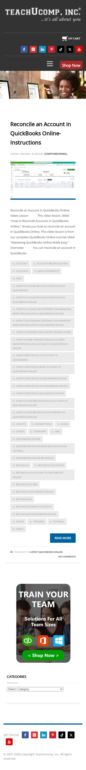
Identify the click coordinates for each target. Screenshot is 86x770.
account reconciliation (52, 263)
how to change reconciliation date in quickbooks (39, 288)
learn (64, 424)
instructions (43, 424)
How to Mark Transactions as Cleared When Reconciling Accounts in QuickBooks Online (40, 343)
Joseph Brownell (56, 153)
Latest (34, 552)
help (19, 278)
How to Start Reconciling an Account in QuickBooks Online (40, 403)
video (19, 529)
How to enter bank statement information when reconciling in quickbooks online (42, 322)
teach (20, 521)
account (22, 263)
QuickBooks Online (28, 439)
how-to (21, 424)
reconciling (24, 499)
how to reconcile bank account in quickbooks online (37, 369)
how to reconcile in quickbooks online (41, 378)
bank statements (48, 271)
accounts (22, 271)
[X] (70, 49)
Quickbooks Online (51, 552)
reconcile (22, 465)
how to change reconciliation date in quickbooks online (39, 299)
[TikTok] (60, 49)
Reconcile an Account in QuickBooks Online (38, 474)
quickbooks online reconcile (35, 458)
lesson (20, 431)
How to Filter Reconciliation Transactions (43, 332)
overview (40, 431)
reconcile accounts (51, 465)
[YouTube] (79, 49)
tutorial (58, 521)
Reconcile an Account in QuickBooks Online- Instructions (40, 133)
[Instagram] (33, 49)
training (38, 521)
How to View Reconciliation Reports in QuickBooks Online (39, 414)
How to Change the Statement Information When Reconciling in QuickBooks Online (42, 311)
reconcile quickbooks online (35, 491)
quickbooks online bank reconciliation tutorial (40, 448)
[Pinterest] (51, 49)
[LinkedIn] (42, 49)
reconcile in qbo (26, 484)
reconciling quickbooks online (36, 514)
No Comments (67, 556)
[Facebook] (24, 49)
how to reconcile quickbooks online (40, 393)
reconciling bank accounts (34, 506)
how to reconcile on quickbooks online (42, 386)
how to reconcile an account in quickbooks (35, 357)
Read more (63, 538)
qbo (57, 431)
